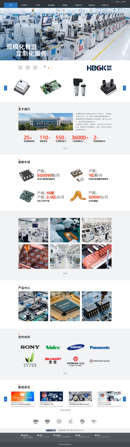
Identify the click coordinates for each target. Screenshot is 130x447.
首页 (10, 5)
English (118, 2)
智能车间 (78, 5)
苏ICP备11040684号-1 (65, 444)
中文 (112, 2)
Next (121, 34)
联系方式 (105, 5)
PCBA (38, 5)
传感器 (64, 5)
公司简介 (24, 5)
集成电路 (51, 5)
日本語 (123, 2)
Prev (8, 34)
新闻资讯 (92, 5)
